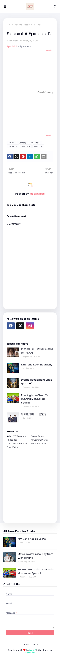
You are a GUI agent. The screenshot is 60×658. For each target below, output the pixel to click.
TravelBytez (12, 447)
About (35, 644)
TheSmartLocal (38, 443)
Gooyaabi (30, 652)
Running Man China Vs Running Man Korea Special (34, 398)
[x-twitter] (20, 325)
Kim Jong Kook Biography (36, 364)
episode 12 (35, 143)
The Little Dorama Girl (17, 443)
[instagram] (30, 325)
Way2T (32, 650)
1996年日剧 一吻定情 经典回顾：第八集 (37, 351)
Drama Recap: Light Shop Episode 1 (36, 381)
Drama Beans (37, 436)
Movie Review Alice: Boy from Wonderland (35, 555)
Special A (12, 46)
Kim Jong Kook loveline (32, 539)
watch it (38, 146)
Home (11, 25)
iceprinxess (12, 40)
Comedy (22, 143)
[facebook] (11, 325)
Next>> (49, 50)
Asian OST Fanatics (16, 436)
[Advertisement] (30, 484)
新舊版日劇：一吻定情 (33, 414)
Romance (12, 146)
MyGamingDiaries (39, 440)
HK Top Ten (12, 440)
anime (19, 25)
